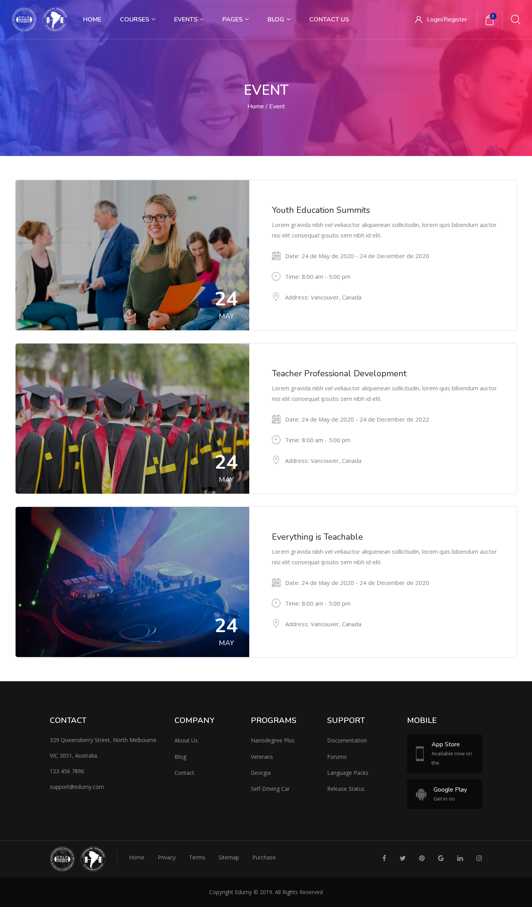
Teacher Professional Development (339, 373)
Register (455, 19)
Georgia (261, 772)
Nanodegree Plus (272, 740)
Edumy (243, 892)
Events (186, 19)
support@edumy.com (77, 786)
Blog (277, 19)
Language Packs (347, 772)
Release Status (346, 788)
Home (92, 19)
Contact (184, 772)
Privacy (167, 857)
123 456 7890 (67, 771)
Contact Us (329, 19)
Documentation (347, 740)
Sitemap (228, 857)
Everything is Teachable (317, 537)
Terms (197, 857)
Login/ (435, 19)
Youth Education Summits (321, 210)
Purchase (264, 857)
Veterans (262, 756)
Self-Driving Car (270, 788)
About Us (186, 740)
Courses (135, 19)
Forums (337, 756)
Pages (233, 19)
